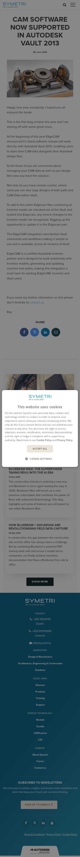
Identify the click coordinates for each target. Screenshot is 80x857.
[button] (40, 458)
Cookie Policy (44, 440)
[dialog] (40, 428)
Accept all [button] (40, 448)
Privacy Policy (64, 440)
